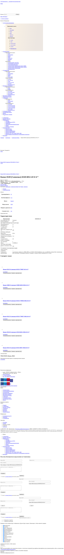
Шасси (4, 400)
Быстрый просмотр (7, 273)
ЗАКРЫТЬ (22, 475)
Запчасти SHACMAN (10, 451)
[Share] (2, 546)
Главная (2, 137)
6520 (12, 204)
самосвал (26, 186)
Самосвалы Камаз (15, 137)
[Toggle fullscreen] (3, 546)
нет (11, 211)
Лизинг (7, 444)
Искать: (2, 14)
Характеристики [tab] (4, 213)
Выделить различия (8, 521)
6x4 (19, 186)
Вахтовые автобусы (7, 394)
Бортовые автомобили (7, 393)
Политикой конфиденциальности (8, 549)
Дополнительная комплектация (12, 443)
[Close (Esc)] (1, 546)
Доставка (7, 439)
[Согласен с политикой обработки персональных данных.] (32, 485)
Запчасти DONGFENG (10, 449)
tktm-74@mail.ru (3, 16)
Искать (17, 14)
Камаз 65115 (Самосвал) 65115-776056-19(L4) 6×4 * (17, 300)
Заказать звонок (6, 411)
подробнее (5, 271)
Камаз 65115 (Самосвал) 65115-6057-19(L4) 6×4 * (16, 347)
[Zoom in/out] (4, 546)
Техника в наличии (10, 445)
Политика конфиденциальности (22, 428)
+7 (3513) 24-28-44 (4, 18)
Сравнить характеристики (16, 273)
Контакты (5, 410)
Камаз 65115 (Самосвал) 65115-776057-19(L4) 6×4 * (17, 316)
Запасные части (6, 446)
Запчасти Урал (9, 447)
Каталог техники (6, 407)
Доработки (5, 408)
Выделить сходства (8, 520)
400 (11, 207)
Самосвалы (7, 137)
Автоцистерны (6, 389)
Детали (4, 188)
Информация (6, 438)
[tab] (33, 188)
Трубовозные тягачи (7, 398)
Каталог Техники (6, 437)
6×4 (11, 197)
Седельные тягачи (7, 397)
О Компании (5, 406)
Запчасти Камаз (9, 448)
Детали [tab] (2, 192)
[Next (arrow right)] (2, 547)
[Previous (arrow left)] (1, 547)
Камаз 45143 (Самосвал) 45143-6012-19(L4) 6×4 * (16, 332)
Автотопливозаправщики (8, 391)
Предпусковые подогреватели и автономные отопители (17, 453)
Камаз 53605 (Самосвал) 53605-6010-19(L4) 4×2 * (16, 285)
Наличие (5, 409)
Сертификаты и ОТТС (10, 440)
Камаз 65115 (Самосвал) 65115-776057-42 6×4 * (16, 269)
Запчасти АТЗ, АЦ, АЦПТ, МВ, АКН (13, 452)
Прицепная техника (7, 395)
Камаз (22, 186)
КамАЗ (12, 201)
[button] (32, 387)
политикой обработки (8, 476)
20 (11, 194)
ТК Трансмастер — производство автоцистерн (10, 1)
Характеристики (6, 189)
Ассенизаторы (6, 392)
